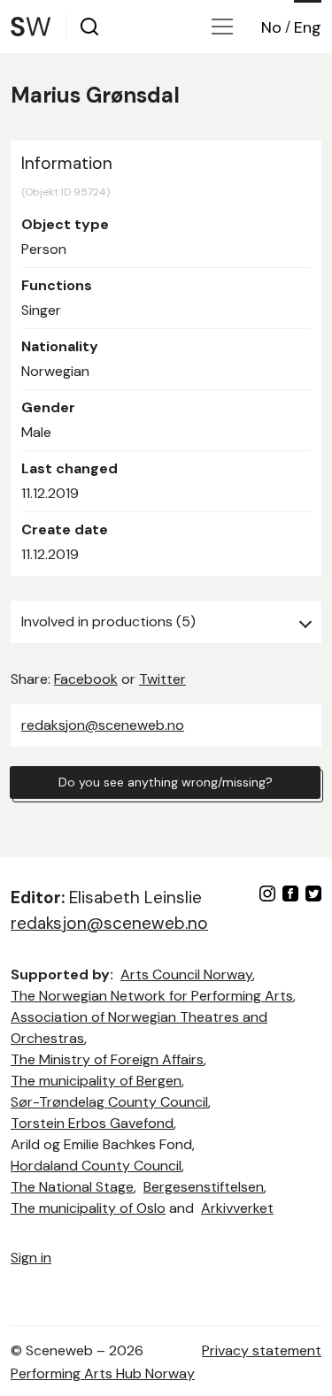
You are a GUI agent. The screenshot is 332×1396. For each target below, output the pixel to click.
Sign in (31, 1257)
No (271, 27)
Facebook (86, 679)
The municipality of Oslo (88, 1208)
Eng (307, 27)
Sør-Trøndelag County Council (109, 1102)
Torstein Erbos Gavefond (92, 1123)
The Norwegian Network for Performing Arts (152, 995)
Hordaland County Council (96, 1165)
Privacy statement (261, 1350)
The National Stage (72, 1186)
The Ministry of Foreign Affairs (107, 1059)
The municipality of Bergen (96, 1080)
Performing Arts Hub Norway (103, 1373)
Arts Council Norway (186, 974)
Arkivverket (237, 1208)
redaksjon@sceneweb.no (102, 725)
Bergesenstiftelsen (203, 1186)
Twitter (162, 679)
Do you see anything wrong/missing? (165, 782)
